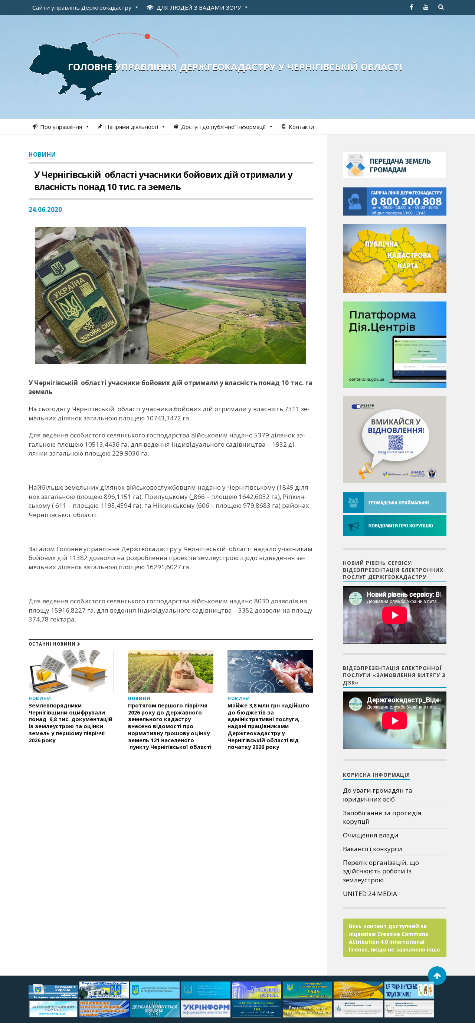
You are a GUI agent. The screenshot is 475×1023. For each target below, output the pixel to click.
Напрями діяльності (131, 126)
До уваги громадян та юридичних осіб (377, 794)
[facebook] (411, 7)
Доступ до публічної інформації (223, 126)
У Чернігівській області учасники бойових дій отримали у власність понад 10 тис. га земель (163, 180)
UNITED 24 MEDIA (370, 893)
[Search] (440, 7)
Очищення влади (371, 835)
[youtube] (426, 7)
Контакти (301, 126)
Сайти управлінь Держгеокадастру (81, 7)
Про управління (61, 126)
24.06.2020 (45, 209)
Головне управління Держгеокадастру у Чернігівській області (235, 66)
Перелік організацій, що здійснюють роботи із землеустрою (381, 871)
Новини (42, 154)
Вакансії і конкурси (372, 848)
